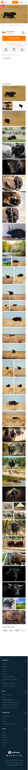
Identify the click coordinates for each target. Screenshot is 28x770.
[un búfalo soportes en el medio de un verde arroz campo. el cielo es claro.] (7, 714)
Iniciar (21, 2)
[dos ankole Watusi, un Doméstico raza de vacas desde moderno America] (8, 596)
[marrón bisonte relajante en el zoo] (13, 658)
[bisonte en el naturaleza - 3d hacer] (8, 614)
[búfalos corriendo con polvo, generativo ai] (13, 516)
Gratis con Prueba (14, 38)
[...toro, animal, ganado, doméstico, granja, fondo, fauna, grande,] (13, 92)
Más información (7, 57)
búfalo (17, 741)
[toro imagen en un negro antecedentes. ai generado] (13, 673)
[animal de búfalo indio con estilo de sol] (13, 257)
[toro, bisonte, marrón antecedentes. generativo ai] (13, 575)
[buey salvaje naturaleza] (13, 159)
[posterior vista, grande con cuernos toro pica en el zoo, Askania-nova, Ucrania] (8, 702)
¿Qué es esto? (16, 54)
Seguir (23, 33)
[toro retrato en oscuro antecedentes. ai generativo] (13, 175)
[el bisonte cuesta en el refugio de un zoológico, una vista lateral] (13, 191)
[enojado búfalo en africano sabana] (13, 531)
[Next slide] (22, 741)
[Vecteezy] (2, 2)
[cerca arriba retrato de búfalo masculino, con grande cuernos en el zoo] (13, 240)
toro (11, 741)
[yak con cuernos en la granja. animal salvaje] (13, 142)
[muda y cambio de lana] (13, 728)
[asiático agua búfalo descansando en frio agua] (13, 559)
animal (5, 741)
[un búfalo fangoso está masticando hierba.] (6, 270)
